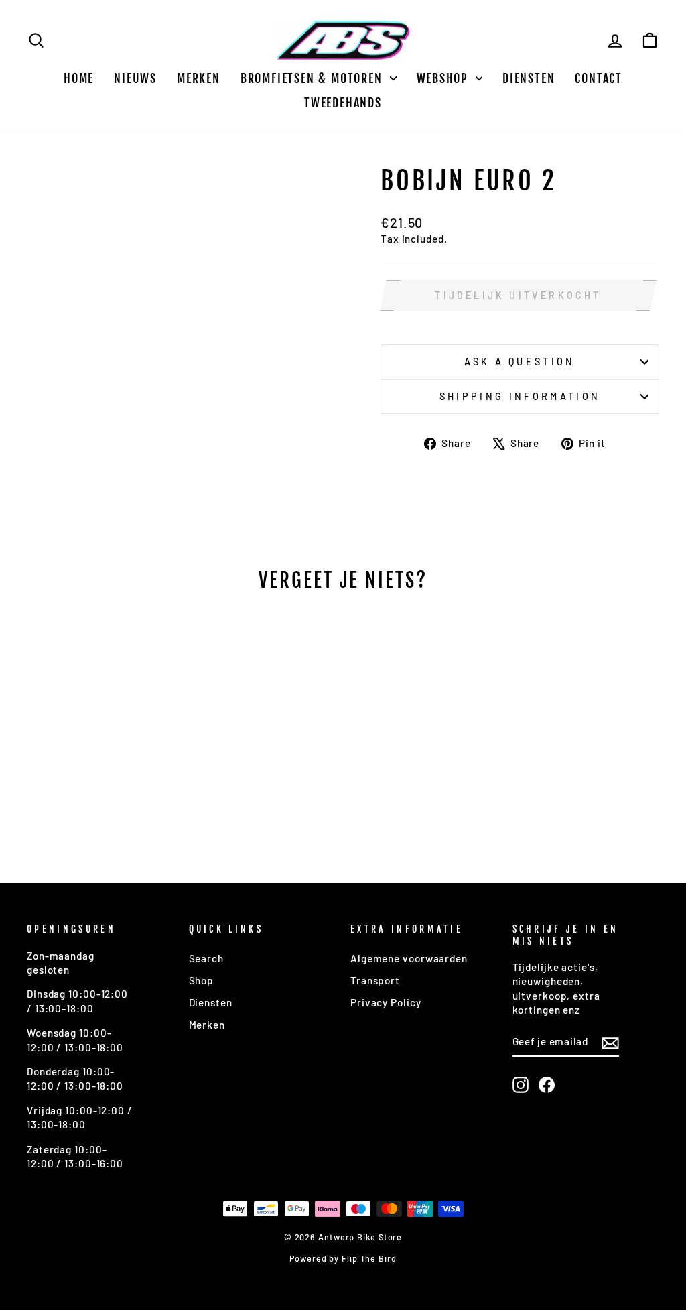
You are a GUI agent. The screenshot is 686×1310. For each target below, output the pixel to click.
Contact (598, 78)
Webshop (444, 78)
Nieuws (135, 78)
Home (79, 78)
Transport (375, 980)
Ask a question (519, 361)
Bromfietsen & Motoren (314, 78)
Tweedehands (343, 102)
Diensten (528, 78)
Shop (201, 980)
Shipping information (519, 396)
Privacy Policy (385, 1002)
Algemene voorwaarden (409, 958)
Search (206, 958)
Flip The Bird (369, 1258)
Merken (198, 78)
